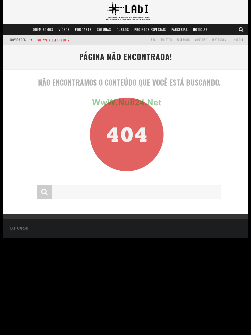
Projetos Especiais (150, 29)
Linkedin (237, 40)
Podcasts (83, 29)
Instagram (219, 40)
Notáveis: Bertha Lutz (54, 40)
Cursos (122, 29)
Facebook (183, 40)
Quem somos (43, 29)
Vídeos (64, 29)
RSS (153, 40)
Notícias (200, 29)
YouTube (201, 40)
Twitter (166, 40)
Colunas (104, 29)
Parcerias (179, 29)
